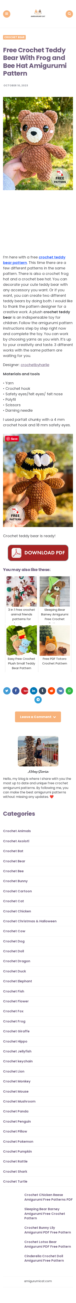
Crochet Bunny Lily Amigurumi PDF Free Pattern (47, 1229)
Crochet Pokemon (18, 1141)
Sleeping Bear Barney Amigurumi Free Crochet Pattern (44, 1213)
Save (26, 690)
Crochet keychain (18, 1061)
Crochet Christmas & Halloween (30, 921)
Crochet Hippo (15, 1041)
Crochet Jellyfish (17, 1051)
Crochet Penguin (17, 1121)
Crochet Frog (14, 1021)
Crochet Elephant (17, 981)
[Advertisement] (37, 224)
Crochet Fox (13, 1011)
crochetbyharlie (35, 364)
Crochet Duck (14, 971)
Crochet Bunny (15, 881)
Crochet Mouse (16, 1091)
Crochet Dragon (16, 961)
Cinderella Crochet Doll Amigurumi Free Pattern (44, 1258)
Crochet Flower (16, 1001)
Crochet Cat (13, 901)
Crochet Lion (13, 1071)
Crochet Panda (15, 1111)
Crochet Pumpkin (17, 1151)
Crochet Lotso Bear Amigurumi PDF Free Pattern (47, 1244)
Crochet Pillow (15, 1131)
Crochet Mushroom (19, 1101)
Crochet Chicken (17, 911)
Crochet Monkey (17, 1081)
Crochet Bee (13, 871)
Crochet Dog (14, 941)
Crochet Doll (13, 951)
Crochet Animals (17, 831)
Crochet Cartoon (17, 891)
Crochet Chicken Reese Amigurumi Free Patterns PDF (48, 1197)
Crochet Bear (14, 37)
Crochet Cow (14, 931)
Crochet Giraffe (16, 1031)
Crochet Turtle (15, 1181)
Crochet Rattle (15, 1161)
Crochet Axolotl (16, 841)
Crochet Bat (13, 851)
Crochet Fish (13, 991)
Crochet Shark (15, 1171)
